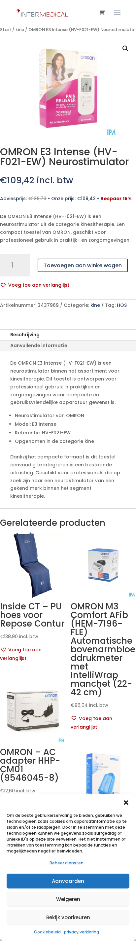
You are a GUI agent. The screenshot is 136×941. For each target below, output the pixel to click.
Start (5, 29)
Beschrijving (25, 334)
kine (20, 29)
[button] (126, 802)
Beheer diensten (67, 863)
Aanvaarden (68, 881)
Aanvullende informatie (38, 345)
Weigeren (68, 899)
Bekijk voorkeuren (68, 917)
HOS (122, 305)
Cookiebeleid (47, 932)
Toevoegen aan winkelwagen (83, 265)
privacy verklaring (81, 932)
